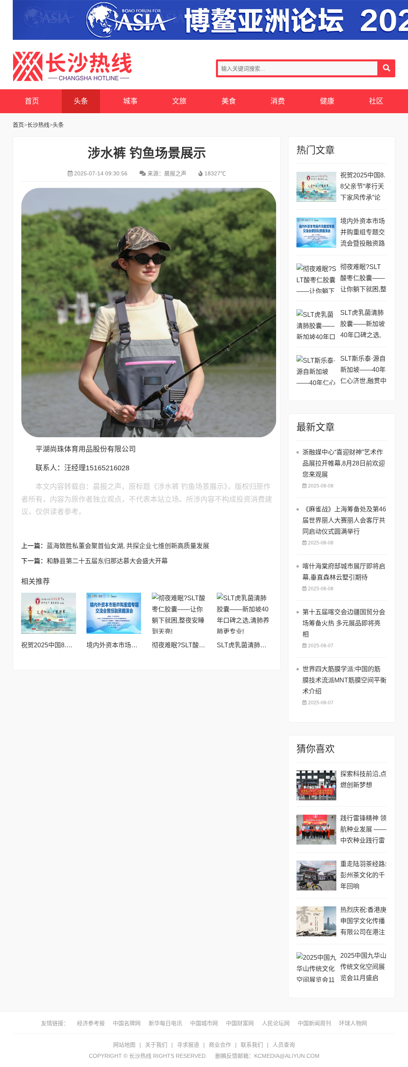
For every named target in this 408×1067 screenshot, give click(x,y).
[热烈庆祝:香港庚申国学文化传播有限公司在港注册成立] (316, 921)
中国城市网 (204, 1023)
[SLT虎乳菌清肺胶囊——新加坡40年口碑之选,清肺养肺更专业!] (244, 613)
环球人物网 (353, 1023)
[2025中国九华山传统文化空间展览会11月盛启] (316, 967)
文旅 (179, 101)
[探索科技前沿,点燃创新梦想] (316, 785)
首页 (32, 101)
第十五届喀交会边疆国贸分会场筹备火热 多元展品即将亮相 (343, 623)
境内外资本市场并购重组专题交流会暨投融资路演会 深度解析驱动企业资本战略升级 (363, 233)
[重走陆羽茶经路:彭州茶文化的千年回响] (316, 875)
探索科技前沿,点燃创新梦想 (363, 779)
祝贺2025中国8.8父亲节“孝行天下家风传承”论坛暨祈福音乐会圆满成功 (362, 187)
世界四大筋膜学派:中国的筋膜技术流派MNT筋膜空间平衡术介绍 (344, 680)
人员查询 (284, 1044)
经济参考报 (91, 1023)
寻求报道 (188, 1044)
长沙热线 (72, 66)
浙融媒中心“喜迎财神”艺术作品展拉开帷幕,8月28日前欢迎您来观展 (343, 463)
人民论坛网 (276, 1023)
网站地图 (124, 1044)
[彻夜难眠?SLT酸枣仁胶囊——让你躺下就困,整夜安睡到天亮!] (179, 613)
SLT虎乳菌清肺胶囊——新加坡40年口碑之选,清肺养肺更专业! (363, 325)
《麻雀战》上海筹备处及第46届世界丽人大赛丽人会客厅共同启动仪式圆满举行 (344, 520)
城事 (130, 101)
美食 (229, 101)
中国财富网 (240, 1023)
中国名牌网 (127, 1023)
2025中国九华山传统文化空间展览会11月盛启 (363, 966)
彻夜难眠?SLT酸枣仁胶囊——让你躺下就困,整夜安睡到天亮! (363, 279)
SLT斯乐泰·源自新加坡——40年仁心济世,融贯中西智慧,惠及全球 (363, 371)
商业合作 (220, 1044)
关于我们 (156, 1044)
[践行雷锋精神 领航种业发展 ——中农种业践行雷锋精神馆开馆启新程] (316, 830)
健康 (327, 101)
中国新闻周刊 (314, 1023)
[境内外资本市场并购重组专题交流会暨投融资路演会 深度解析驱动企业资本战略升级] (113, 613)
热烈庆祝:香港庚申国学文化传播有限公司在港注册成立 (363, 922)
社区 (376, 101)
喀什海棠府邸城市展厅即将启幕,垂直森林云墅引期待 (343, 572)
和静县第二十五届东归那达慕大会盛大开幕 (107, 561)
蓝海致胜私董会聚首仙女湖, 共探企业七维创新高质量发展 (128, 545)
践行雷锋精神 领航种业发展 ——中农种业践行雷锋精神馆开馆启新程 (363, 830)
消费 (278, 101)
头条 (81, 101)
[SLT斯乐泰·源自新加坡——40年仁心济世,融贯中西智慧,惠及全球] (316, 370)
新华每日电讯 (165, 1023)
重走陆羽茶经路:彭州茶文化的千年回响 (363, 875)
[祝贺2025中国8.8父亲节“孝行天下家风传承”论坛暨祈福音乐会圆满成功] (48, 613)
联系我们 (252, 1044)
